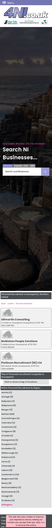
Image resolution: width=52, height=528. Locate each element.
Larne (4, 461)
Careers (11, 303)
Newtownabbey (9, 487)
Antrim (5, 392)
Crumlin (5, 435)
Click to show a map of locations (20, 382)
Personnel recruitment (24, 303)
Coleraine (6, 422)
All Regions (6, 504)
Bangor (5, 409)
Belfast (5, 414)
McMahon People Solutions (19, 341)
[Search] (45, 172)
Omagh (5, 496)
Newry (4, 483)
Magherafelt (8, 478)
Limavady (6, 466)
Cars (26, 165)
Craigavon (6, 431)
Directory (8, 165)
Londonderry (8, 474)
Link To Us (5, 526)
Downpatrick (8, 440)
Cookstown (7, 427)
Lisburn (5, 470)
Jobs (32, 165)
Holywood (6, 457)
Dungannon (7, 444)
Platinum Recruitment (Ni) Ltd (21, 363)
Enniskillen (6, 448)
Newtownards (8, 491)
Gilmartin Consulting (15, 319)
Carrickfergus (8, 418)
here (43, 522)
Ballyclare (6, 401)
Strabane (6, 500)
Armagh (5, 396)
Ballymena (6, 405)
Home (3, 303)
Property (18, 165)
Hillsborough (7, 453)
